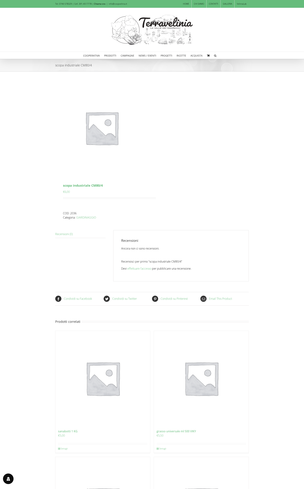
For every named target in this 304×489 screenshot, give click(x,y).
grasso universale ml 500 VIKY (176, 431)
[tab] (80, 234)
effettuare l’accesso (139, 268)
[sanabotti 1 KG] (102, 378)
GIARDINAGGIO (86, 217)
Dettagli (64, 448)
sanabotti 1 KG (68, 431)
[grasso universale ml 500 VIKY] (201, 378)
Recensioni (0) (64, 234)
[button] (215, 55)
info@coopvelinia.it (118, 3)
